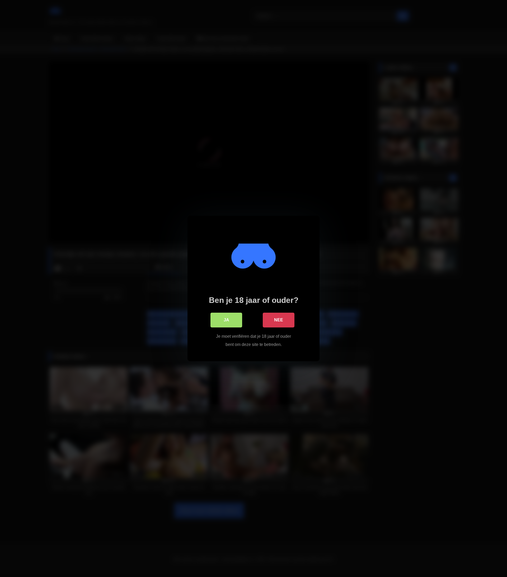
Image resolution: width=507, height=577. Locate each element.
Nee (278, 320)
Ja (226, 320)
